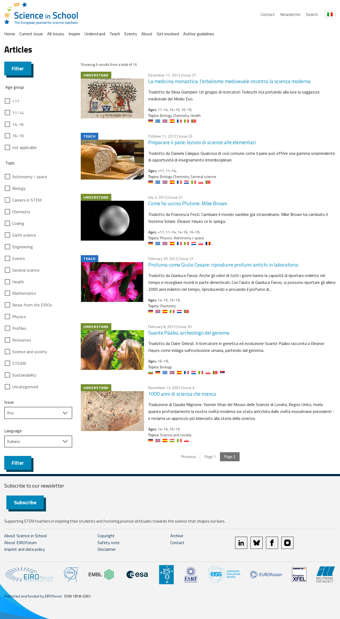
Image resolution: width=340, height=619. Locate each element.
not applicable (24, 147)
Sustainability (24, 375)
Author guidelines (198, 34)
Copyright (106, 535)
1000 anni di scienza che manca (182, 394)
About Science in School (25, 535)
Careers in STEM (26, 200)
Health (18, 282)
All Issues (55, 34)
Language (13, 431)
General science (26, 270)
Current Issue (31, 34)
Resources (21, 340)
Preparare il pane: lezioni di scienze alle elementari (202, 142)
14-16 (18, 124)
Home (9, 34)
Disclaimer (106, 549)
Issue (9, 402)
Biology (19, 188)
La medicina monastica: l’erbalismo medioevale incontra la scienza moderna (229, 81)
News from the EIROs (32, 305)
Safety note (108, 542)
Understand (94, 34)
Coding (18, 223)
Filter (18, 68)
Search (312, 14)
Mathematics (24, 293)
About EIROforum (20, 542)
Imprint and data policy (24, 549)
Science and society (29, 351)
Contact (268, 14)
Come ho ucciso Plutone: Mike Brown (187, 203)
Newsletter (290, 14)
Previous (188, 457)
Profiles (19, 328)
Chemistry (21, 211)
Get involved (168, 34)
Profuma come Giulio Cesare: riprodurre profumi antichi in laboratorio (223, 264)
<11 (15, 101)
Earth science (24, 235)
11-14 (18, 112)
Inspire (74, 34)
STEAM (19, 363)
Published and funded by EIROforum (33, 596)
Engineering (22, 247)
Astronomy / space (29, 176)
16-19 (18, 136)
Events (130, 34)
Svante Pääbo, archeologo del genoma (189, 332)
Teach (114, 34)
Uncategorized (25, 386)
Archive (176, 535)
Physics (19, 316)
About (146, 34)
